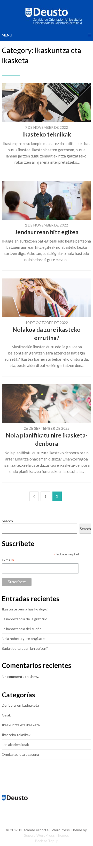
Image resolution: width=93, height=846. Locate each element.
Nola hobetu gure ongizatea (24, 638)
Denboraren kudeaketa (20, 705)
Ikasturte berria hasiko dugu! (25, 609)
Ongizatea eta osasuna (20, 754)
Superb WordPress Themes (46, 835)
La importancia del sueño (22, 628)
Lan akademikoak (15, 744)
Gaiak (6, 715)
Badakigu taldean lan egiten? (25, 648)
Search (7, 521)
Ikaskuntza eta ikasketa (21, 725)
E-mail (8, 560)
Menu (7, 35)
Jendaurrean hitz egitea (47, 232)
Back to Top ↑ (46, 841)
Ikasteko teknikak (46, 134)
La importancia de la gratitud (24, 619)
